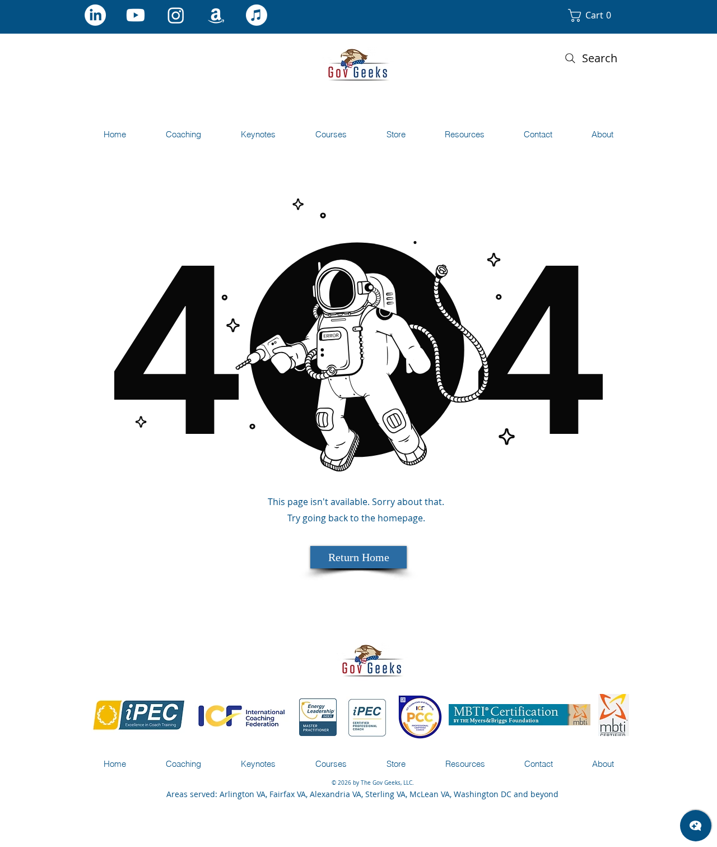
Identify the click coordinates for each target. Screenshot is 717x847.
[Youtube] (135, 15)
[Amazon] (216, 15)
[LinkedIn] (95, 15)
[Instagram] (176, 15)
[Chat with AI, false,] (695, 825)
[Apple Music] (256, 15)
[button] (597, 15)
